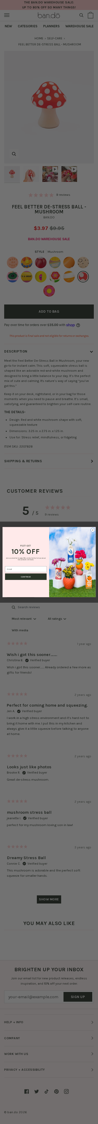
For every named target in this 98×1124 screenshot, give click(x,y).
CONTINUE (26, 576)
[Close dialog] (92, 530)
